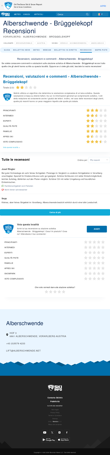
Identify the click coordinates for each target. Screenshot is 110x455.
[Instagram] (59, 432)
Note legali (55, 410)
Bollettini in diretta (65, 50)
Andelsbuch (97, 43)
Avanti (97, 229)
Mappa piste (101, 50)
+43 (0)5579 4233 (15, 343)
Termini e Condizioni (55, 415)
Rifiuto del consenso (55, 424)
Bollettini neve (21, 50)
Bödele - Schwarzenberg (74, 43)
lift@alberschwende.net (23, 350)
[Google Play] (49, 439)
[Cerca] (87, 14)
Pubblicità (55, 401)
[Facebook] (67, 432)
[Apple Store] (63, 439)
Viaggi (26, 14)
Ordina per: (83, 160)
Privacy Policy (54, 412)
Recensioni (86, 50)
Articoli (38, 14)
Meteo (17, 14)
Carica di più (55, 212)
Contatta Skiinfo (55, 397)
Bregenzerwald (24, 43)
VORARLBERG (12, 36)
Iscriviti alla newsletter (55, 406)
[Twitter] (52, 432)
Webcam (47, 50)
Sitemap (55, 419)
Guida (7, 50)
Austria (41, 43)
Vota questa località (10, 147)
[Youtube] (45, 432)
